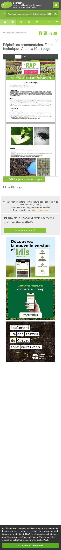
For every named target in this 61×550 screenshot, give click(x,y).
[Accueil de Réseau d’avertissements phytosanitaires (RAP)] (4, 22)
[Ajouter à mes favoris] (56, 41)
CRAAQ (26, 534)
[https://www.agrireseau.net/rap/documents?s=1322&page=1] (30, 69)
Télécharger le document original (25, 179)
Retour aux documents (15, 33)
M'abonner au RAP (24, 230)
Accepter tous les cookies (30, 545)
